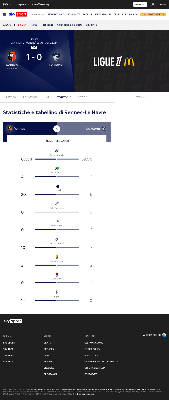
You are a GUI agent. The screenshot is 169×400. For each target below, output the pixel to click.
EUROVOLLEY (129, 14)
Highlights (47, 25)
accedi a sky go (152, 335)
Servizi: (47, 336)
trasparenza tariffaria (126, 389)
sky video (8, 355)
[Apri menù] (4, 14)
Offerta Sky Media (94, 368)
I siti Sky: (7, 336)
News (35, 25)
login (162, 4)
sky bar (48, 361)
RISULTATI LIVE (56, 14)
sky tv (47, 343)
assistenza (141, 389)
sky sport (9, 343)
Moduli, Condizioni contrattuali (45, 389)
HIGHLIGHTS (73, 14)
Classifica (91, 25)
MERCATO (100, 14)
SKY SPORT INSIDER (153, 14)
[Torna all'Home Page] (18, 14)
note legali (91, 355)
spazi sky (49, 368)
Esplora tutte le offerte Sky (34, 4)
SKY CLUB (114, 14)
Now (46, 355)
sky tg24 (8, 349)
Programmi (50, 374)
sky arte (8, 361)
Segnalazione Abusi (86, 394)
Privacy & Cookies (67, 389)
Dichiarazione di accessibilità (101, 361)
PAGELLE (88, 14)
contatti (152, 389)
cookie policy (92, 349)
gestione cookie (93, 343)
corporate (90, 374)
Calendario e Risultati (69, 25)
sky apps (49, 349)
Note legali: (90, 336)
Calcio (7, 25)
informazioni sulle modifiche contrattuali (94, 389)
